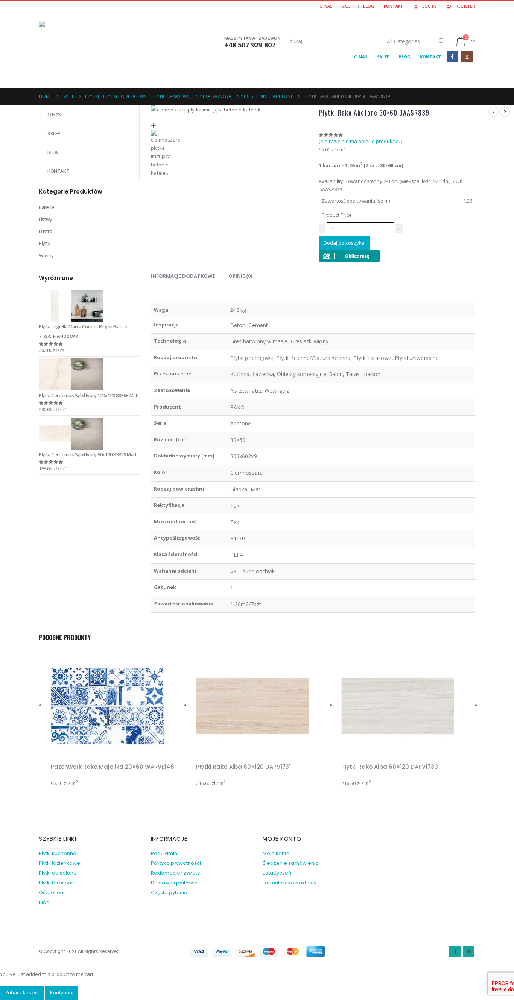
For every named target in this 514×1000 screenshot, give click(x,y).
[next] (505, 112)
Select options (178, 658)
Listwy (45, 219)
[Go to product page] (89, 306)
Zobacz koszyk (22, 992)
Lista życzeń (277, 873)
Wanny (46, 255)
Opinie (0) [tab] (240, 276)
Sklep (347, 6)
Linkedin (468, 951)
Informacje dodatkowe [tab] (183, 276)
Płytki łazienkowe (59, 863)
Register (465, 6)
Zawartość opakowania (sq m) (356, 200)
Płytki (44, 243)
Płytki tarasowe (57, 882)
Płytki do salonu (57, 873)
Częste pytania (169, 892)
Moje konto (276, 853)
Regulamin (164, 853)
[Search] (441, 41)
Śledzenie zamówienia (291, 863)
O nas (325, 6)
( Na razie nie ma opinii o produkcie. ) (360, 141)
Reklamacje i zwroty (175, 873)
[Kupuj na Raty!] (349, 255)
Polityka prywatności (176, 863)
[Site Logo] (86, 48)
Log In (429, 6)
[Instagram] (466, 56)
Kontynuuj (61, 992)
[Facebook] (452, 56)
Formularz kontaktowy (289, 882)
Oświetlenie (53, 892)
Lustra (45, 231)
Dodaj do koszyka (344, 242)
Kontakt (393, 6)
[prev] (493, 112)
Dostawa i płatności (175, 882)
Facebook (455, 951)
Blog (368, 6)
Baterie (46, 207)
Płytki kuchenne (57, 853)
